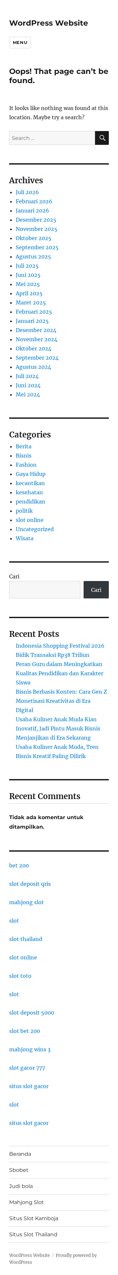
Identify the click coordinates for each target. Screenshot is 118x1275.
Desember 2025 (36, 219)
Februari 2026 (34, 201)
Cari (14, 576)
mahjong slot (26, 902)
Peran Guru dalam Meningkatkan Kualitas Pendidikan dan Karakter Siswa (59, 673)
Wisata (24, 538)
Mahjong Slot (26, 1202)
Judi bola (21, 1186)
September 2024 (37, 357)
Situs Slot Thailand (33, 1234)
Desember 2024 (36, 330)
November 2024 (36, 339)
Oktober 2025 (33, 238)
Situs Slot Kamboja (33, 1218)
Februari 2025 (34, 311)
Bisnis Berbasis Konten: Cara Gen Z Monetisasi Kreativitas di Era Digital (61, 700)
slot (14, 920)
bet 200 (19, 865)
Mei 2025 (28, 284)
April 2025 (29, 293)
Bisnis (23, 455)
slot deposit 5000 (31, 1012)
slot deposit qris (30, 884)
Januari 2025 (32, 321)
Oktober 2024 (33, 348)
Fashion (26, 464)
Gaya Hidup (31, 474)
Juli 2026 (27, 192)
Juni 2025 (28, 275)
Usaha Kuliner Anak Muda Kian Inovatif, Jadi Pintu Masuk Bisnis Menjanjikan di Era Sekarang (58, 728)
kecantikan (30, 483)
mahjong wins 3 (29, 1049)
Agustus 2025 (33, 256)
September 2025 (37, 247)
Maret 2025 (31, 302)
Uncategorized (35, 529)
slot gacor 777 (27, 1067)
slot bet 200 (24, 1031)
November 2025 (36, 229)
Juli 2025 (27, 265)
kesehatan (29, 492)
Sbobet (19, 1170)
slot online (30, 520)
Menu (20, 42)
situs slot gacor (29, 1086)
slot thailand (25, 939)
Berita (23, 446)
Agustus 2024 (33, 367)
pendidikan (30, 501)
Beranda (20, 1154)
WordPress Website (48, 23)
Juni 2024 (28, 385)
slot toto (20, 976)
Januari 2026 (32, 210)
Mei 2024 (28, 394)
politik (24, 510)
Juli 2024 (27, 376)
